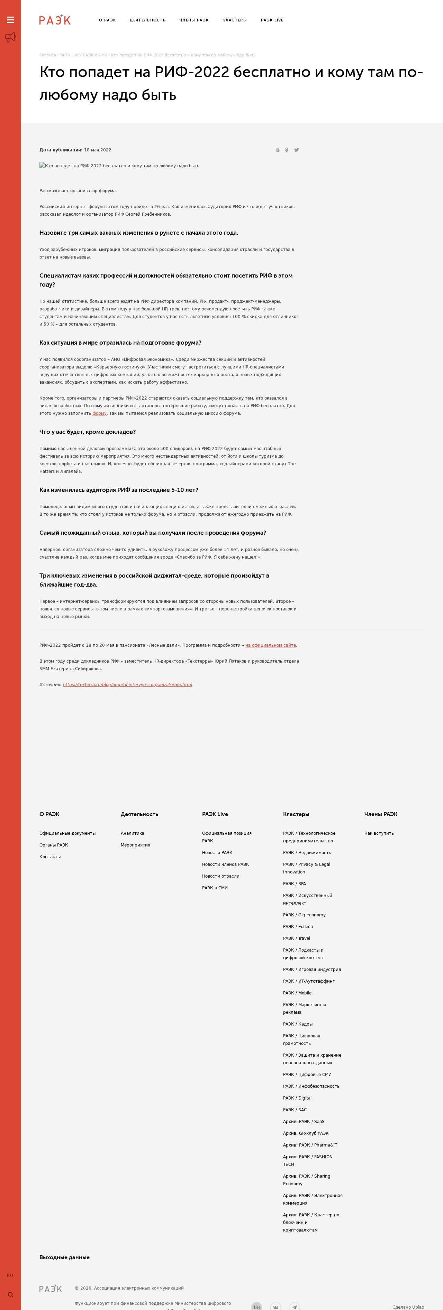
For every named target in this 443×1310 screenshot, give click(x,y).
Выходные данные (64, 1257)
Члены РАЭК (380, 814)
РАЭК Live (70, 55)
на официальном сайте (270, 645)
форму (99, 413)
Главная (47, 55)
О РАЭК (49, 814)
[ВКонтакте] (278, 150)
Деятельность (139, 814)
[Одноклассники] (287, 150)
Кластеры (296, 814)
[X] (296, 150)
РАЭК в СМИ (95, 55)
